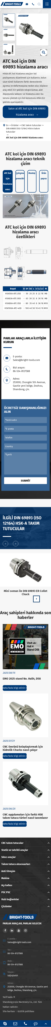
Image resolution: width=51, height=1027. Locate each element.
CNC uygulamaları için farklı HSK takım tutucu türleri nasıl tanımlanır (25, 816)
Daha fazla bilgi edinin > (15, 688)
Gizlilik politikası (26, 1011)
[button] (5, 543)
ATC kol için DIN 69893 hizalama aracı (24, 137)
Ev (7, 125)
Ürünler (15, 125)
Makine (5, 878)
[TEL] (25, 1023)
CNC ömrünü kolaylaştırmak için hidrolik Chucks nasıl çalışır (23, 748)
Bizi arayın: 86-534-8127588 (21, 369)
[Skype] (5, 1023)
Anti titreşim (8, 871)
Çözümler (6, 906)
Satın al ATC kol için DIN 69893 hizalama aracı (26, 111)
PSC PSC (5, 892)
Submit (25, 480)
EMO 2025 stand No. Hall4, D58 (22, 678)
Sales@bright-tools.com (19, 942)
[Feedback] (36, 1023)
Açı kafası (6, 885)
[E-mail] (15, 1023)
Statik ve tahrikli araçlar (14, 850)
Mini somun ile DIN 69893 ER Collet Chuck (25, 592)
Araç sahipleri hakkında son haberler (25, 615)
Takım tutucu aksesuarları (15, 864)
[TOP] (46, 1023)
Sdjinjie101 (12, 975)
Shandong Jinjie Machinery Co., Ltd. (20, 1002)
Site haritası (9, 1011)
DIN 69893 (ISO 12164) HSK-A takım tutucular (23, 130)
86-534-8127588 (15, 953)
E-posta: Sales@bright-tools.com (26, 358)
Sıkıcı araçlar (8, 857)
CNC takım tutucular (31, 125)
